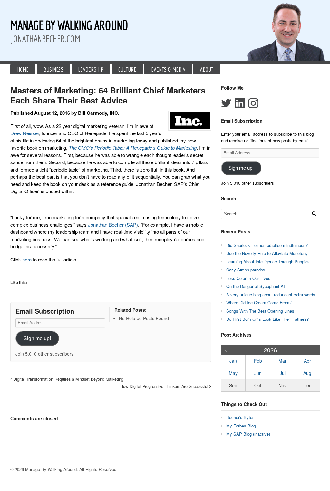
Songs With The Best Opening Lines (260, 311)
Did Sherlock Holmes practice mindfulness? (267, 245)
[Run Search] (314, 213)
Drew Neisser (24, 133)
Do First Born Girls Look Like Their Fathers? (267, 319)
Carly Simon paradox (245, 270)
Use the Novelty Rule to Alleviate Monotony (267, 253)
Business (53, 69)
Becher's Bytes (240, 417)
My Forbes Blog (241, 426)
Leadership (90, 69)
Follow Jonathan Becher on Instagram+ (253, 103)
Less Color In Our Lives (248, 278)
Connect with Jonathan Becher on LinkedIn (240, 103)
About (206, 69)
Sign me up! (37, 338)
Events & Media (168, 69)
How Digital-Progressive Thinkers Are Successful (164, 386)
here (27, 259)
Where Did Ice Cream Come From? (259, 303)
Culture (127, 69)
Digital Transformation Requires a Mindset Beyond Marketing (67, 379)
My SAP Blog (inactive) (248, 434)
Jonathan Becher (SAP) (113, 224)
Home (23, 69)
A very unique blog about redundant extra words (271, 294)
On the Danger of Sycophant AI (255, 286)
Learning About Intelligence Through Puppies (268, 262)
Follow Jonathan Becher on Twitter (226, 103)
